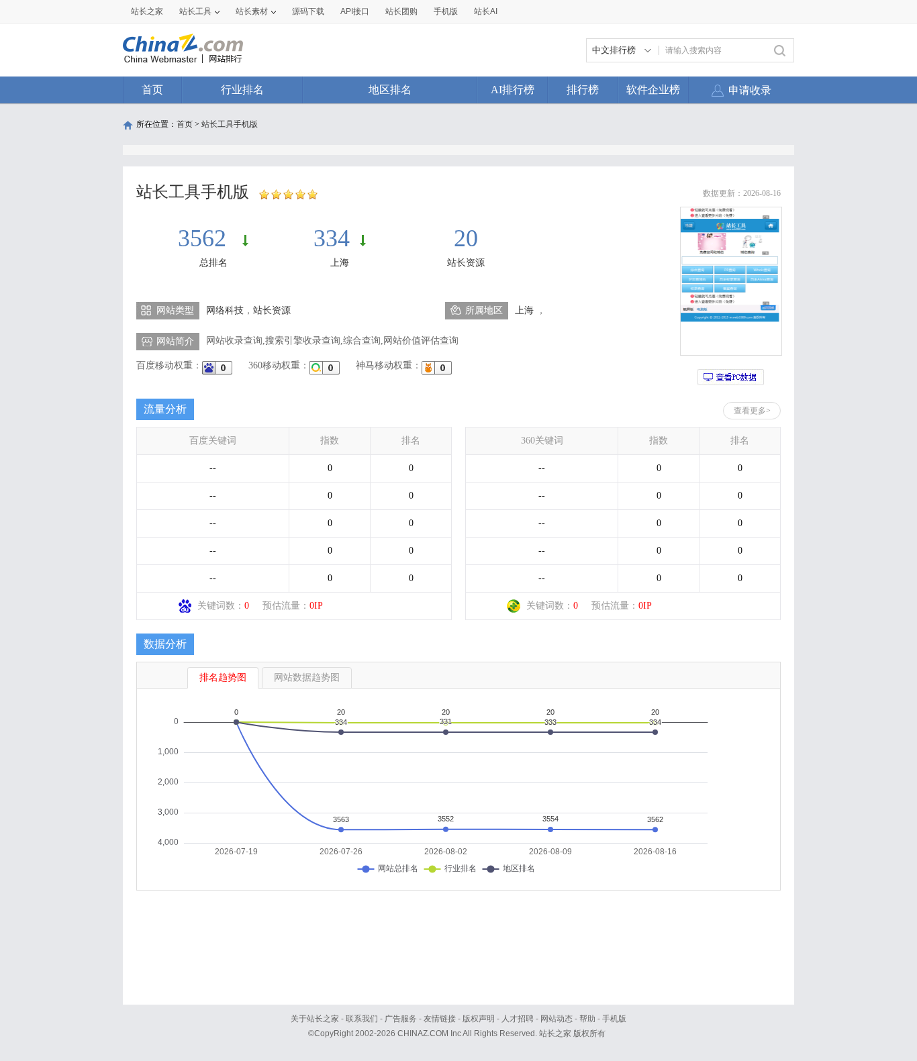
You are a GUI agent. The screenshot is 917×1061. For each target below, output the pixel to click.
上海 (339, 263)
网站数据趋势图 (307, 677)
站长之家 (147, 11)
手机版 (614, 1018)
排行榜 (583, 89)
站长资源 (466, 263)
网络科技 (225, 310)
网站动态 (556, 1018)
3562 (205, 238)
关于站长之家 (315, 1018)
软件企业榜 (653, 89)
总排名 (213, 263)
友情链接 (440, 1018)
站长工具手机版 (229, 124)
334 (331, 238)
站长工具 (195, 11)
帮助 (587, 1018)
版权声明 (479, 1018)
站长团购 (401, 11)
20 (466, 238)
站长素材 (252, 11)
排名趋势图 (222, 677)
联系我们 (362, 1018)
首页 (152, 89)
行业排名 (242, 89)
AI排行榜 (512, 89)
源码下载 (308, 11)
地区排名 (390, 89)
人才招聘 (517, 1018)
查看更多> (752, 410)
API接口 (354, 11)
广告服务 (401, 1018)
